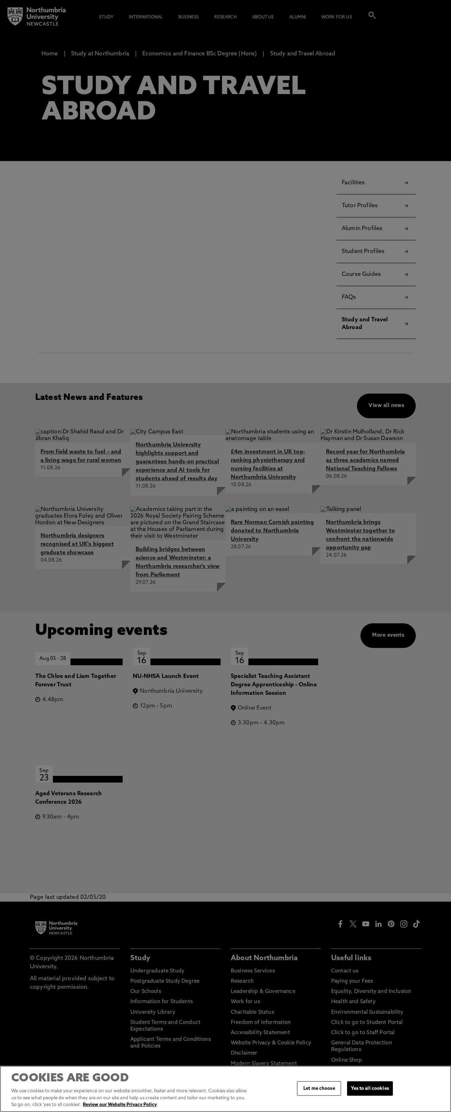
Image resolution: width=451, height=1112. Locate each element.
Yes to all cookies (370, 1088)
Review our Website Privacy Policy (120, 1104)
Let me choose (319, 1088)
